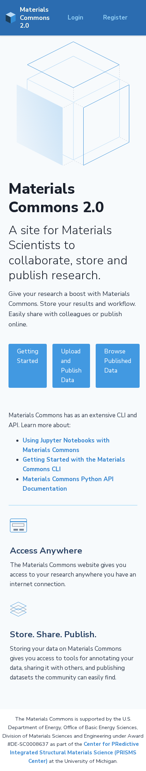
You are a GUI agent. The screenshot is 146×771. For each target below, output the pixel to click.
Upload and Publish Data (71, 366)
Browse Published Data (117, 361)
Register (115, 17)
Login (75, 17)
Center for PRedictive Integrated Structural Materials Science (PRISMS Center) (74, 752)
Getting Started (27, 356)
